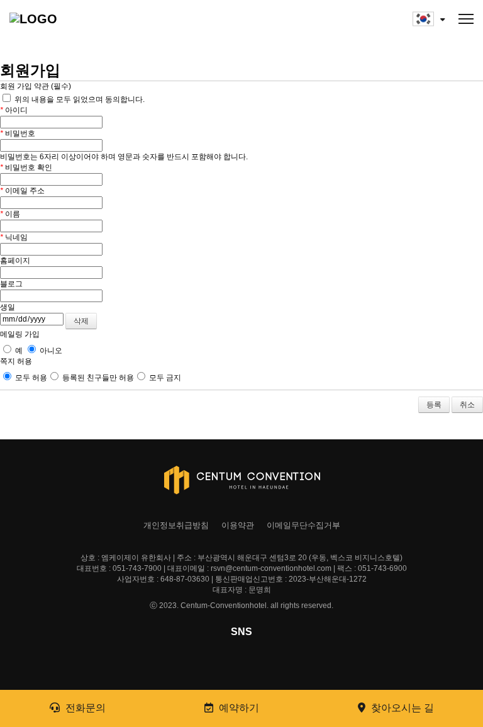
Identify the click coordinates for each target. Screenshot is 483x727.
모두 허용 (30, 377)
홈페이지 (15, 260)
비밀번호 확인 (26, 167)
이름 (10, 214)
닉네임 (14, 237)
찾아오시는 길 (401, 707)
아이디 (14, 110)
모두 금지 (164, 377)
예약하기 (237, 707)
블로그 (11, 283)
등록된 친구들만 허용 (97, 377)
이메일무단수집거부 (303, 525)
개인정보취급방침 (176, 525)
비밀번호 (17, 133)
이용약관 (237, 525)
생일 (7, 307)
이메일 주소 (22, 190)
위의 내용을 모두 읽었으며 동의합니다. (79, 99)
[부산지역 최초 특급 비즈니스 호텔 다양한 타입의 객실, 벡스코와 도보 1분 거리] (72, 18)
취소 (467, 404)
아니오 (50, 350)
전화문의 (84, 707)
